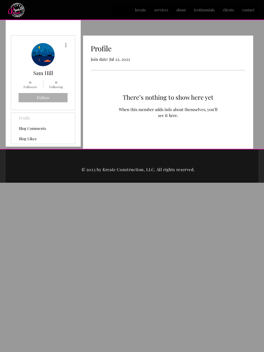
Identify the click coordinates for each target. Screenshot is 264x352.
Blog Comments (32, 128)
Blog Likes (28, 138)
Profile (24, 118)
